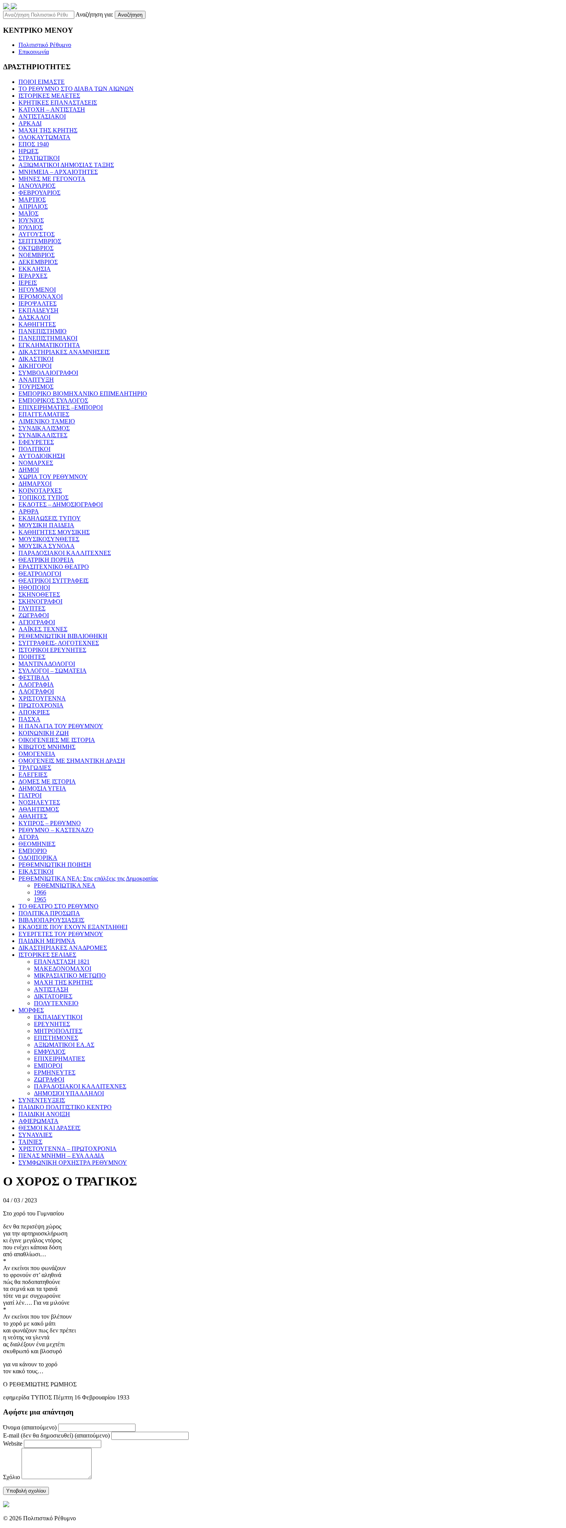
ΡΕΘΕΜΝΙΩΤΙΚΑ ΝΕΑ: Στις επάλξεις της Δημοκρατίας (88, 878)
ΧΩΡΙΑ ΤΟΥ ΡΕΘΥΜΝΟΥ (53, 476)
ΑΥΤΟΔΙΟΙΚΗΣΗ (41, 456)
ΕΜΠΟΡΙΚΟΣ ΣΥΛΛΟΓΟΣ (53, 400)
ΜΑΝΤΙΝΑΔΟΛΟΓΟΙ (46, 663)
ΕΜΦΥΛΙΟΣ (49, 1051)
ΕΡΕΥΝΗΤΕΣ (52, 1024)
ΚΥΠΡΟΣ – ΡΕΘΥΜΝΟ (49, 823)
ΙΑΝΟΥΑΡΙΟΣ (36, 185)
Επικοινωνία (33, 51)
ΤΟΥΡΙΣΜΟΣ (36, 386)
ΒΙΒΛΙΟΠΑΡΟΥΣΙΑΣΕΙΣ (51, 920)
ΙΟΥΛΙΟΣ (30, 227)
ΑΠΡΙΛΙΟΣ (33, 206)
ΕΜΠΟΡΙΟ (32, 851)
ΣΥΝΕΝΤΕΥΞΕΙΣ (41, 1100)
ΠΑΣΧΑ (29, 719)
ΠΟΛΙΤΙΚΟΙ (34, 449)
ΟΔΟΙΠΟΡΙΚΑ (37, 857)
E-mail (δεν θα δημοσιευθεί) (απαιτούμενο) (56, 1435)
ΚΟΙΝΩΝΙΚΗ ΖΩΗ (43, 733)
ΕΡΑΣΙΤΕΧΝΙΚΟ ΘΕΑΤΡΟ (53, 566)
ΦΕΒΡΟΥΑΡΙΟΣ (39, 192)
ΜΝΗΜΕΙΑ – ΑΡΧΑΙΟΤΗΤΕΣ (58, 172)
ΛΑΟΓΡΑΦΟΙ (36, 691)
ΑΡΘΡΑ (28, 511)
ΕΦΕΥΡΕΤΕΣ (36, 442)
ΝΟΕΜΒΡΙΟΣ (36, 255)
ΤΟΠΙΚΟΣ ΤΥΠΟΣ (43, 497)
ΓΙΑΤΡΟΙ (30, 795)
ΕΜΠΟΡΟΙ (48, 1065)
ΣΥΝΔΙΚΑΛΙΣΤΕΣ (42, 435)
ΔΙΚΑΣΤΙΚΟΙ (36, 359)
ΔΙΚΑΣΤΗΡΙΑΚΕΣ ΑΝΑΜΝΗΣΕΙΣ (64, 352)
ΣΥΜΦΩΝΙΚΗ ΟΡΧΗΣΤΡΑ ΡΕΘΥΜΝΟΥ (72, 1162)
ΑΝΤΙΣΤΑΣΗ (51, 989)
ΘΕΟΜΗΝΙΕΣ (36, 844)
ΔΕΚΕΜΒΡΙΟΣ (38, 262)
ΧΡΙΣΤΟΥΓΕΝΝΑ (42, 698)
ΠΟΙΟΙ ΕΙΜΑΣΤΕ (41, 82)
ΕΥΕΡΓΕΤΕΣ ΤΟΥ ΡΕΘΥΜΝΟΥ (60, 934)
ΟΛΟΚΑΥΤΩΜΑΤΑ (44, 137)
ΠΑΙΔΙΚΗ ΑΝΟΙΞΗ (44, 1114)
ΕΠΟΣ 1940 (33, 144)
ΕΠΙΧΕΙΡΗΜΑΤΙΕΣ (59, 1058)
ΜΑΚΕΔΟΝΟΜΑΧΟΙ (62, 968)
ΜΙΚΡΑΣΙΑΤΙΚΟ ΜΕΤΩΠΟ (70, 975)
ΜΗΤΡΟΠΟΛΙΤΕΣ (58, 1031)
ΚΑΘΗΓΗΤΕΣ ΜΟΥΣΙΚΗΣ (54, 532)
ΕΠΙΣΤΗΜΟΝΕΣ (56, 1038)
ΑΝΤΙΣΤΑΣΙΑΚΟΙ (42, 116)
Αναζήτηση (130, 15)
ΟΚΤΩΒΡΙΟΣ (36, 248)
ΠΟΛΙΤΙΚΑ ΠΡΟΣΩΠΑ (49, 913)
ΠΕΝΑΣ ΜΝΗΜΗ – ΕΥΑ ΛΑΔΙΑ (61, 1155)
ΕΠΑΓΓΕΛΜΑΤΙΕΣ (43, 414)
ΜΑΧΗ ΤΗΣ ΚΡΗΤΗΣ (47, 130)
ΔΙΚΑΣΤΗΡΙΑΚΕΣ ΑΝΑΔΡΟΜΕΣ (62, 948)
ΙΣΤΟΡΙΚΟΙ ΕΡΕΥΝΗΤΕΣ (52, 650)
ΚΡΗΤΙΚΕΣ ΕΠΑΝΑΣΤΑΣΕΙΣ (57, 102)
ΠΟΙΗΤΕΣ (31, 657)
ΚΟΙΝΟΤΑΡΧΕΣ (40, 490)
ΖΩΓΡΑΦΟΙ (33, 615)
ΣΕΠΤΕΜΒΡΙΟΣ (39, 241)
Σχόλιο (11, 1477)
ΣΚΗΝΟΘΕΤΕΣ (39, 594)
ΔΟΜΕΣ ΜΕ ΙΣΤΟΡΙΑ (47, 781)
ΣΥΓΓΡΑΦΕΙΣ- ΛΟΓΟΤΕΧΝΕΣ (58, 643)
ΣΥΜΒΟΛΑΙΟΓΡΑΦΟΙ (48, 372)
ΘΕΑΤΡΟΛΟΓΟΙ (39, 573)
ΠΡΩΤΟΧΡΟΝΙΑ (41, 705)
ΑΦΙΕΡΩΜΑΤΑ (38, 1121)
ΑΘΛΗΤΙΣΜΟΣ (38, 809)
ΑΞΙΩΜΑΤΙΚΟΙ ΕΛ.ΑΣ (64, 1045)
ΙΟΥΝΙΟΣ (31, 220)
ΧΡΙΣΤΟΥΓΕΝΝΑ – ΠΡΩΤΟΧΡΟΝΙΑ (67, 1148)
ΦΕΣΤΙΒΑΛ (34, 677)
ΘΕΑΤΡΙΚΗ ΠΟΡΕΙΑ (46, 560)
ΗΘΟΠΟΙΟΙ (34, 587)
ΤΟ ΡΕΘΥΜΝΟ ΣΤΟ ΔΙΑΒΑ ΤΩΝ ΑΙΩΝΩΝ (76, 88)
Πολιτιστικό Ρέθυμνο (44, 45)
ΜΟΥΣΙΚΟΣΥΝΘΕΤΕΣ (48, 539)
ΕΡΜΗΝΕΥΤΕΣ (54, 1072)
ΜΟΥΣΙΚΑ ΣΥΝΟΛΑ (46, 546)
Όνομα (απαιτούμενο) (30, 1427)
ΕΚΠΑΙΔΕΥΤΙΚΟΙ (58, 1017)
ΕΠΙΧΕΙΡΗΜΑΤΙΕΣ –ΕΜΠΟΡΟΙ (60, 407)
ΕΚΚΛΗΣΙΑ (34, 269)
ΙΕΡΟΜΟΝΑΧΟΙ (40, 296)
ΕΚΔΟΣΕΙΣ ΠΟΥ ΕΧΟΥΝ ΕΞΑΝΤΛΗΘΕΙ (72, 927)
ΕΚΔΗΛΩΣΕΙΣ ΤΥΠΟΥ (49, 518)
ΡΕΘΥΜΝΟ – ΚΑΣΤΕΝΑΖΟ (56, 830)
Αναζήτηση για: (94, 14)
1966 (40, 892)
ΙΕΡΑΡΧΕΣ (32, 275)
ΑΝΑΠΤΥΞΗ (36, 379)
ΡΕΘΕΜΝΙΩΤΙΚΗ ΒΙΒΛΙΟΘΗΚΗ (62, 636)
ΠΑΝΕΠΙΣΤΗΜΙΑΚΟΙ (47, 338)
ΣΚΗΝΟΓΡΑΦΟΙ (40, 601)
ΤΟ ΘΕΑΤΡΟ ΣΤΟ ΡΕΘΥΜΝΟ (58, 906)
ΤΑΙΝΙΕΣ (30, 1141)
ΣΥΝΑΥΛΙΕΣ (35, 1135)
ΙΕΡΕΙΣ (27, 282)
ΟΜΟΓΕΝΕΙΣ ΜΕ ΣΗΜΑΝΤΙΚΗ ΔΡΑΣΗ (71, 760)
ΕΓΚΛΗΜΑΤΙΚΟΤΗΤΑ (49, 345)
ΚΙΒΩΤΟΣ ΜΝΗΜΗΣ (46, 747)
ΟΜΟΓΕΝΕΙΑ (36, 754)
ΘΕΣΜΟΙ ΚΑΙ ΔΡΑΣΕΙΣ (49, 1128)
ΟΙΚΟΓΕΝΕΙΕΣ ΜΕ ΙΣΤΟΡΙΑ (56, 740)
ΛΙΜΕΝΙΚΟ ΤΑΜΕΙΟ (46, 421)
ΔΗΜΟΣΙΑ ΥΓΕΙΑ (42, 788)
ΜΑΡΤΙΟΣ (32, 199)
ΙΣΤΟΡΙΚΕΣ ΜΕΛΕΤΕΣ (49, 95)
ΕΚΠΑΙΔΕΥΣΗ (38, 310)
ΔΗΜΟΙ (28, 469)
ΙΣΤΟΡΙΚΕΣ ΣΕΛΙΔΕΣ (47, 954)
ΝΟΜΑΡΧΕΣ (35, 463)
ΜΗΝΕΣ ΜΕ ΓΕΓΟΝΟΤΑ (51, 179)
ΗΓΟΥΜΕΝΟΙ (37, 289)
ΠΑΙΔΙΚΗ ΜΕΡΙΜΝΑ (46, 941)
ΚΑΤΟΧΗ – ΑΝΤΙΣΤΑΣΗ (51, 109)
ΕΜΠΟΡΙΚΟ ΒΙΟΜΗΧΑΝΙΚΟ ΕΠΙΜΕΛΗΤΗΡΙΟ (82, 393)
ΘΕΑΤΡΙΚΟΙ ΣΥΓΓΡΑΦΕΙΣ (53, 580)
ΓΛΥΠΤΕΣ (31, 608)
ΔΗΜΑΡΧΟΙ (35, 483)
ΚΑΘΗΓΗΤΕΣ (37, 324)
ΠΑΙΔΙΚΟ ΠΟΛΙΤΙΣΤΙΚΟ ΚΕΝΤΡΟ (65, 1107)
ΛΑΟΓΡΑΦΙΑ (36, 684)
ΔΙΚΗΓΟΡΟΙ (35, 366)
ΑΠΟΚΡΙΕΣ (34, 712)
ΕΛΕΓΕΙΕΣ (32, 774)
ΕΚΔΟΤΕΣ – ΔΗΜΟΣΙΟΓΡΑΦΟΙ (60, 504)
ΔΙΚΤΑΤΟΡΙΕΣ (53, 996)
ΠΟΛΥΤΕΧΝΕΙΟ (56, 1003)
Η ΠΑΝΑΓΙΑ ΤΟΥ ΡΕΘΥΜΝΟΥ (60, 726)
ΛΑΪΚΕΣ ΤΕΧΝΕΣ (42, 629)
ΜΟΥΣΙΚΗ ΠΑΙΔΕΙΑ (46, 525)
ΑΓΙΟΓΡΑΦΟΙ (36, 622)
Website (12, 1443)
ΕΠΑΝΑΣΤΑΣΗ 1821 (62, 961)
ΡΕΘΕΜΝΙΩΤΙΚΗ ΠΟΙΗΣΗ (54, 864)
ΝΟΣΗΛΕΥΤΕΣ (39, 802)
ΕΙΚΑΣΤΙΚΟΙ (36, 871)
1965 (40, 899)
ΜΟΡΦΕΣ (31, 1010)
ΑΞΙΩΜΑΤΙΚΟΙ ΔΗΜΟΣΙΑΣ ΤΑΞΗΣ (66, 165)
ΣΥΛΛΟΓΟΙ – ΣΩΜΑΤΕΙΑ (52, 670)
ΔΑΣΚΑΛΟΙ (34, 317)
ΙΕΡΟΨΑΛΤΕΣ (37, 303)
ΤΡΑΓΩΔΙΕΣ (34, 767)
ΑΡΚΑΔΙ (30, 123)
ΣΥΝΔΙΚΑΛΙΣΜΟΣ (44, 428)
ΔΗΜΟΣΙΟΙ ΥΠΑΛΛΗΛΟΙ (69, 1093)
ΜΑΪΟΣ (28, 213)
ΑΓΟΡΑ (28, 837)
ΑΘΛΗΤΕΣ (32, 816)
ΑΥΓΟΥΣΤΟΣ (36, 234)
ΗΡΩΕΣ (28, 151)
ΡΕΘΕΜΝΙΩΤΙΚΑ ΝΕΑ (64, 885)
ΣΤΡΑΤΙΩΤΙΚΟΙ (39, 158)
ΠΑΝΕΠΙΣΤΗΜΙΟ (42, 331)
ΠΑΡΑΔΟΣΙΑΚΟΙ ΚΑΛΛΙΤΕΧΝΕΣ (64, 553)
